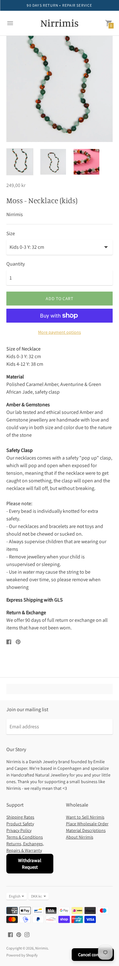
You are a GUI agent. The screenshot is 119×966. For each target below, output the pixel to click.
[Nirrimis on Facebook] (10, 934)
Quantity (15, 264)
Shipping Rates (20, 817)
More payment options (59, 332)
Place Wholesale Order (87, 824)
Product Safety (20, 824)
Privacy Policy (18, 830)
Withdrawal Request (29, 863)
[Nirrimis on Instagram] (27, 934)
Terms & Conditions (24, 837)
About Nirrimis (79, 837)
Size (10, 233)
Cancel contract (93, 954)
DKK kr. (36, 896)
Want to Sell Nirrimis (85, 817)
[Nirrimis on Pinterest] (18, 934)
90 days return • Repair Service (59, 5)
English (14, 896)
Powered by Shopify (22, 955)
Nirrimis (41, 948)
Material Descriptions (86, 830)
